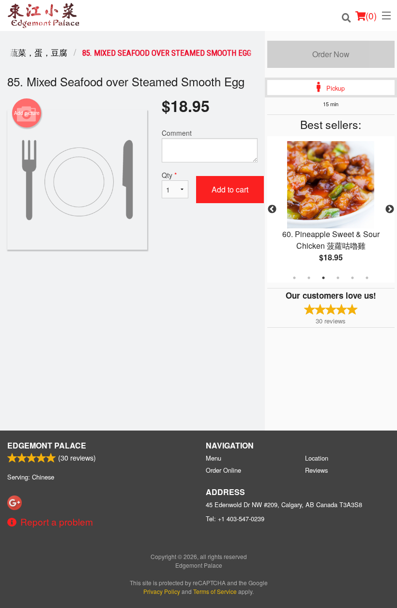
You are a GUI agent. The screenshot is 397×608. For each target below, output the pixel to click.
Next (390, 209)
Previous (272, 209)
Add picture (27, 113)
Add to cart (230, 189)
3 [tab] (323, 278)
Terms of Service (215, 591)
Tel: (235, 518)
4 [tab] (338, 278)
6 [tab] (367, 278)
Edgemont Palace (46, 445)
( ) (371, 15)
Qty (169, 175)
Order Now (331, 54)
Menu (213, 458)
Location (316, 458)
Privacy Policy (161, 591)
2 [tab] (309, 278)
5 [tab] (352, 278)
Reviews (316, 470)
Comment (177, 133)
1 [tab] (294, 278)
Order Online (223, 470)
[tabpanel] (331, 209)
